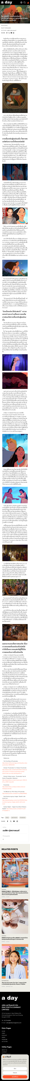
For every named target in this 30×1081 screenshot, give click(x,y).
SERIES (3, 1037)
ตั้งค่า (6, 1064)
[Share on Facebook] (7, 821)
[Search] (25, 2)
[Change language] (21, 2)
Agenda (4, 889)
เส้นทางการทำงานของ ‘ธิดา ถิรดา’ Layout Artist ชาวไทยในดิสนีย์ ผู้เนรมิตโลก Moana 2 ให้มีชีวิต (14, 983)
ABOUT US (4, 1050)
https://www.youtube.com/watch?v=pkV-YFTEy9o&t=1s (14, 810)
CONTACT (4, 1052)
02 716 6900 (7, 1020)
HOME (3, 1031)
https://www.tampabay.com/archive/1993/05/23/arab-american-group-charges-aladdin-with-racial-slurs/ (14, 802)
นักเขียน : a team (5, 896)
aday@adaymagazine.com (13, 1023)
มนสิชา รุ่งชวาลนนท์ (11, 30)
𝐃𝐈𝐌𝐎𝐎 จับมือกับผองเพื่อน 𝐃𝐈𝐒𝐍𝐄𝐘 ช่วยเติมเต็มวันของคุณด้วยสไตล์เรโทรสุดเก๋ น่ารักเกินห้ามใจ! (15, 938)
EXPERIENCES (5, 980)
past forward (14, 817)
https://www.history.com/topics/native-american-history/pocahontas (13, 788)
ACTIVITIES (5, 1041)
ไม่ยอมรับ (15, 1073)
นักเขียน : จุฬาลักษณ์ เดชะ (7, 986)
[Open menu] (28, 2)
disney (7, 817)
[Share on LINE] (14, 821)
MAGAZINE (4, 1039)
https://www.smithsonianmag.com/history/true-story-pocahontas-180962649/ (14, 764)
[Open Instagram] (17, 821)
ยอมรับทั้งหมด (15, 1077)
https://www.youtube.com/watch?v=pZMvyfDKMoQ (14, 793)
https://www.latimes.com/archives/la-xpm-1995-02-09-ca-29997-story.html (14, 781)
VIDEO (3, 1033)
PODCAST (4, 1035)
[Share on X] (11, 821)
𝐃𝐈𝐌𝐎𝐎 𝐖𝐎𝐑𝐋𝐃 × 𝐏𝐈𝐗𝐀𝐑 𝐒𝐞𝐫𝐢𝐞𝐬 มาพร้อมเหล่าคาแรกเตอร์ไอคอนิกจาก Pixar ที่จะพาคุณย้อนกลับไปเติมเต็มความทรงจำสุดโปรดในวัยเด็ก (15, 893)
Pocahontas (22, 817)
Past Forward (6, 28)
